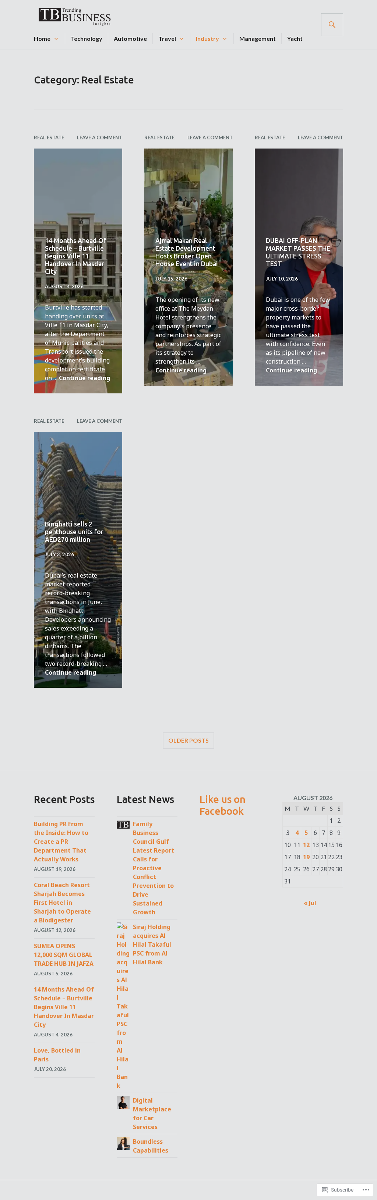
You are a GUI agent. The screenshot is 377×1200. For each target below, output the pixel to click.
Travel (167, 38)
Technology (86, 38)
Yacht (295, 38)
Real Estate (49, 137)
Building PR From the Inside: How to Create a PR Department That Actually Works (61, 841)
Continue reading (84, 378)
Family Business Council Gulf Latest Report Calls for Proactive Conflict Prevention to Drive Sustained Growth (153, 868)
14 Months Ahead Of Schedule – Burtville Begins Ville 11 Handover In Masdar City (75, 256)
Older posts (188, 740)
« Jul (310, 903)
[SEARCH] (332, 24)
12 (306, 845)
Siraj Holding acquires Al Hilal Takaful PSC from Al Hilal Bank (152, 944)
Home (42, 38)
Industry (207, 38)
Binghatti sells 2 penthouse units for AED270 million (74, 532)
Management (257, 38)
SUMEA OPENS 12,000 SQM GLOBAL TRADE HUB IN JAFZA (64, 955)
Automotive (130, 38)
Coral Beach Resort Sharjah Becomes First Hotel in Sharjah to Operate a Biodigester (62, 902)
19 (306, 857)
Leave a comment (99, 137)
